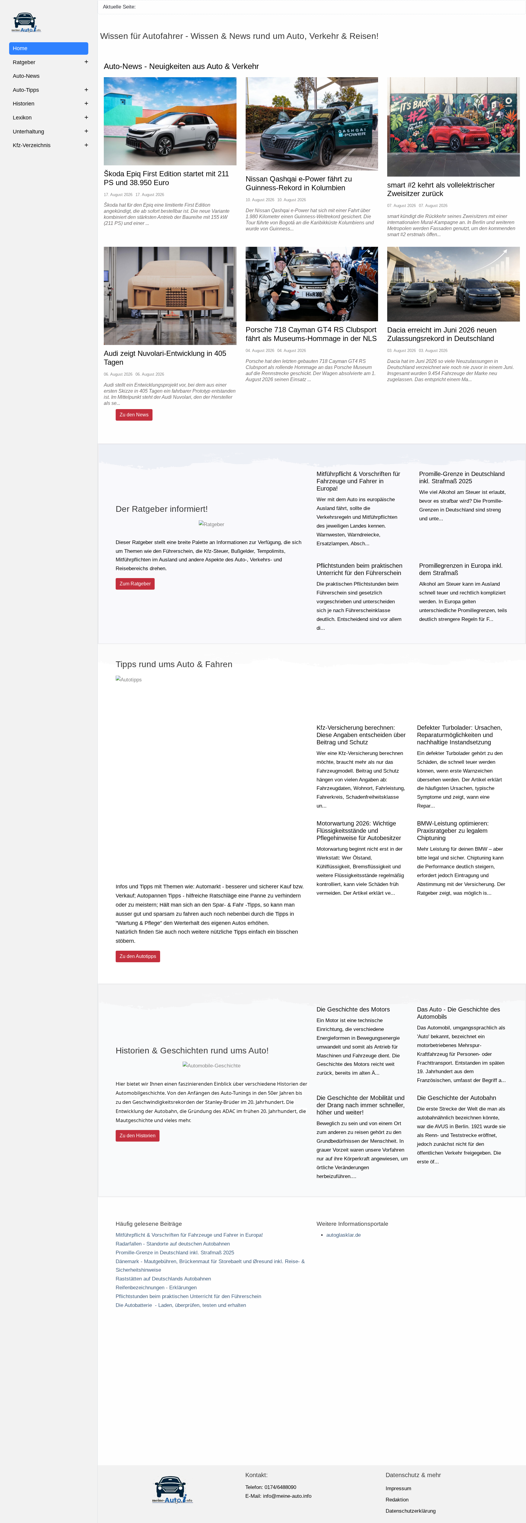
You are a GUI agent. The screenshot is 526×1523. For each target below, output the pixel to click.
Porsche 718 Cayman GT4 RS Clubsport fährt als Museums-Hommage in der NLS (311, 334)
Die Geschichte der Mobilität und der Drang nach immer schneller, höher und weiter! (361, 1105)
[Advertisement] (312, 1393)
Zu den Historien (138, 1135)
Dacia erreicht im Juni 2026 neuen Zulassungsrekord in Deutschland (441, 334)
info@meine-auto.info (287, 1496)
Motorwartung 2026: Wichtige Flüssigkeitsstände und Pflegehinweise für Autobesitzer (359, 830)
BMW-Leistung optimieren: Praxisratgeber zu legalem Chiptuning (453, 830)
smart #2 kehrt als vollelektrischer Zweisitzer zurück (441, 189)
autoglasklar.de (343, 1235)
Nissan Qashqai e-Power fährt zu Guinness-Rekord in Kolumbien (299, 183)
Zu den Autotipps (138, 956)
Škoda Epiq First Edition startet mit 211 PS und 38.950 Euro (166, 178)
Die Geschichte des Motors (353, 1009)
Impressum (398, 1488)
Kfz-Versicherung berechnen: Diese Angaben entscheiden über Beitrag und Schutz (361, 735)
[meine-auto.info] (48, 21)
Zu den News (134, 414)
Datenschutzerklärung (411, 1511)
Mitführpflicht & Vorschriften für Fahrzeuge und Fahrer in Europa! (358, 481)
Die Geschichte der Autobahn (456, 1098)
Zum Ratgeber (135, 583)
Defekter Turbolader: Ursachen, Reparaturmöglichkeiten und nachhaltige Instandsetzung (459, 735)
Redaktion (397, 1500)
